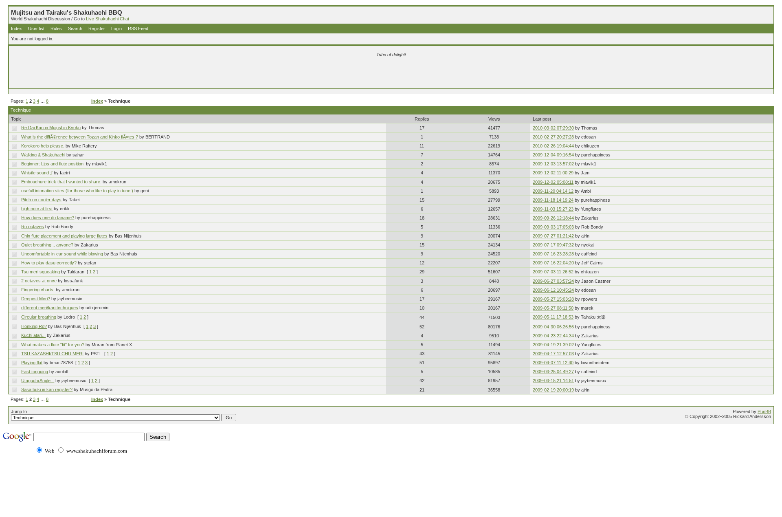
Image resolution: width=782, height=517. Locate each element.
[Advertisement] (295, 74)
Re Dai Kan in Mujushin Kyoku (51, 127)
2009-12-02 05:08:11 (553, 182)
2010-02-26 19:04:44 (553, 145)
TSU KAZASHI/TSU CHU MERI (52, 353)
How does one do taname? (47, 217)
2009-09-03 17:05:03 (553, 226)
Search (75, 28)
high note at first (37, 208)
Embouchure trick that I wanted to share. (61, 181)
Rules (56, 28)
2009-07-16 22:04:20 (553, 262)
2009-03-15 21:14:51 (553, 380)
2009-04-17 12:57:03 (553, 353)
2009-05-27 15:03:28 (553, 299)
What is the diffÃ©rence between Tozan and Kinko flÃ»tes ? (79, 136)
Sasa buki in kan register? (46, 389)
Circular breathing (38, 317)
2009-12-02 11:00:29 (553, 172)
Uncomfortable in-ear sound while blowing (62, 253)
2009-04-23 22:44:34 (553, 335)
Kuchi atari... (33, 335)
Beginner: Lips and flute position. (53, 163)
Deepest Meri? (35, 298)
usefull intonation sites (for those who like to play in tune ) (77, 190)
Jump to (19, 411)
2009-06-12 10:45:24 (553, 290)
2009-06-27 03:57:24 (553, 281)
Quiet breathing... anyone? (47, 244)
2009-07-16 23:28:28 (553, 253)
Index (16, 28)
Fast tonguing (34, 371)
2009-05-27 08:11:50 (553, 308)
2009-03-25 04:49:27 (553, 371)
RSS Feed (138, 28)
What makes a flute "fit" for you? (52, 344)
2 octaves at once (39, 280)
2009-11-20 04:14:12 (553, 191)
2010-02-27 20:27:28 (553, 136)
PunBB (764, 411)
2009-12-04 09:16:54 (553, 154)
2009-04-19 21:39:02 (553, 344)
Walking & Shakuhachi (43, 154)
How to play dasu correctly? (49, 262)
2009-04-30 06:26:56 (553, 326)
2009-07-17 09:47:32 (553, 244)
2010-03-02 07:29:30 (553, 127)
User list (36, 28)
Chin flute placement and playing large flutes (64, 235)
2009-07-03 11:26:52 (553, 271)
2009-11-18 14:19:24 (553, 200)
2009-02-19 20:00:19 (553, 389)
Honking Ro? (34, 326)
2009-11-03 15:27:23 (553, 209)
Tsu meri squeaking (40, 271)
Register (96, 28)
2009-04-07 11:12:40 (553, 362)
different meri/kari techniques (49, 307)
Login (116, 28)
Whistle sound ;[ (37, 172)
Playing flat (31, 362)
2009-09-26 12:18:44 (553, 218)
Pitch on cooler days (41, 199)
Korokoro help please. (42, 145)
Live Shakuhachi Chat (107, 18)
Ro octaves (32, 226)
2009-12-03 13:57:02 (553, 163)
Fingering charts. (38, 289)
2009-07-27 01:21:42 (553, 235)
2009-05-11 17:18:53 (553, 317)
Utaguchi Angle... (37, 380)
